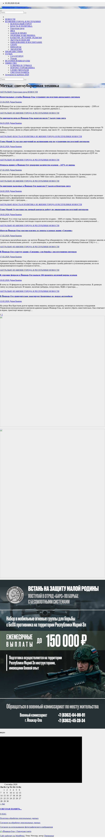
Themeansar (49, 836)
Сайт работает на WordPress (12, 836)
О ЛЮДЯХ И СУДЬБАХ (21, 65)
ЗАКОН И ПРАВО (18, 33)
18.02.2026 (5, 214)
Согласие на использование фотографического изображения (26, 827)
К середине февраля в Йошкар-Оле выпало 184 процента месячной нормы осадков (38, 275)
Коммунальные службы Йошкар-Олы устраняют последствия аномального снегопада (40, 97)
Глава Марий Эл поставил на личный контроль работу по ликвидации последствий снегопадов (44, 209)
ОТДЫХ (9, 54)
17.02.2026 (5, 236)
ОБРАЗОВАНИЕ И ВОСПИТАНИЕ (26, 42)
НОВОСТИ (10, 19)
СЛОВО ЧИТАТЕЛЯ (19, 70)
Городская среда (17, 28)
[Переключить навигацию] (1, 10)
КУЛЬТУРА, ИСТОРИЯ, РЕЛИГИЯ (26, 38)
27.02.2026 (5, 170)
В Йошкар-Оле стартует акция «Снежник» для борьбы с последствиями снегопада (38, 252)
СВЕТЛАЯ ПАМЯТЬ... (11, 809)
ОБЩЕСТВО (11, 63)
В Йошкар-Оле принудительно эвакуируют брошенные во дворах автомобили (36, 296)
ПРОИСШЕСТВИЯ (14, 51)
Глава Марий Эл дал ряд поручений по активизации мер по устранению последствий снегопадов (44, 141)
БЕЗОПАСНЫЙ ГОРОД (21, 24)
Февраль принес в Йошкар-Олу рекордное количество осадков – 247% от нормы (37, 165)
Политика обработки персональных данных (19, 818)
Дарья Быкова (16, 102)
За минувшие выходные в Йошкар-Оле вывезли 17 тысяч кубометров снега (35, 186)
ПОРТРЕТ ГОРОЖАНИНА (22, 68)
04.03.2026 (5, 123)
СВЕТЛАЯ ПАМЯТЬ (19, 72)
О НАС (3, 814)
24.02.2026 (5, 191)
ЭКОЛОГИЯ (16, 49)
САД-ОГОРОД (16, 56)
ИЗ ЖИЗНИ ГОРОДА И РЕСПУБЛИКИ (23, 21)
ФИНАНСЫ (15, 47)
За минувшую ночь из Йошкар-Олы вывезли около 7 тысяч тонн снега (33, 118)
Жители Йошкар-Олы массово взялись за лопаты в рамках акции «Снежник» (36, 230)
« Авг (2, 804)
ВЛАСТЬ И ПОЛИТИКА (21, 26)
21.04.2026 (5, 102)
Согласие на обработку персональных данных (20, 823)
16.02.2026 (5, 280)
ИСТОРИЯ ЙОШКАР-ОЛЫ (17, 61)
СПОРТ (13, 45)
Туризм (13, 58)
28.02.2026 (5, 146)
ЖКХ (12, 31)
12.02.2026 (5, 301)
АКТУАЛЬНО (6, 92)
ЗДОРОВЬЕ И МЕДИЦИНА (22, 35)
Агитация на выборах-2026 (17, 75)
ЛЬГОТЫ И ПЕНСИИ (20, 40)
